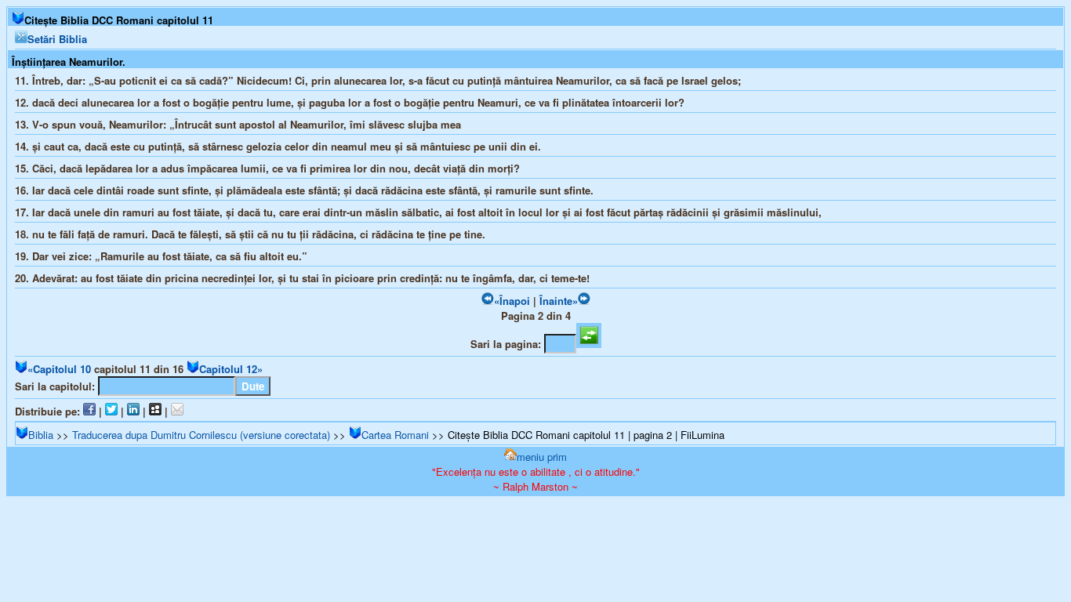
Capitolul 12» (231, 368)
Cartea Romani (395, 434)
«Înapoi (512, 300)
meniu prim (542, 456)
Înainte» (558, 300)
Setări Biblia (57, 38)
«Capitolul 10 (59, 368)
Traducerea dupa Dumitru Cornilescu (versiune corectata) (201, 434)
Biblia (40, 434)
